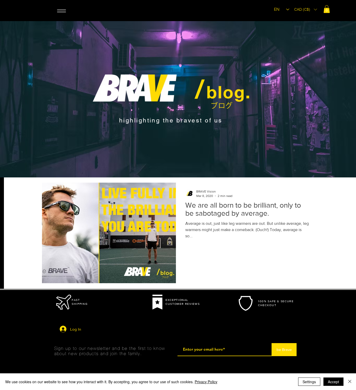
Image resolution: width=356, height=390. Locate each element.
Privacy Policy (206, 381)
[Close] (350, 381)
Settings (309, 381)
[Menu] (61, 11)
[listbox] (305, 9)
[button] (326, 9)
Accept (333, 381)
